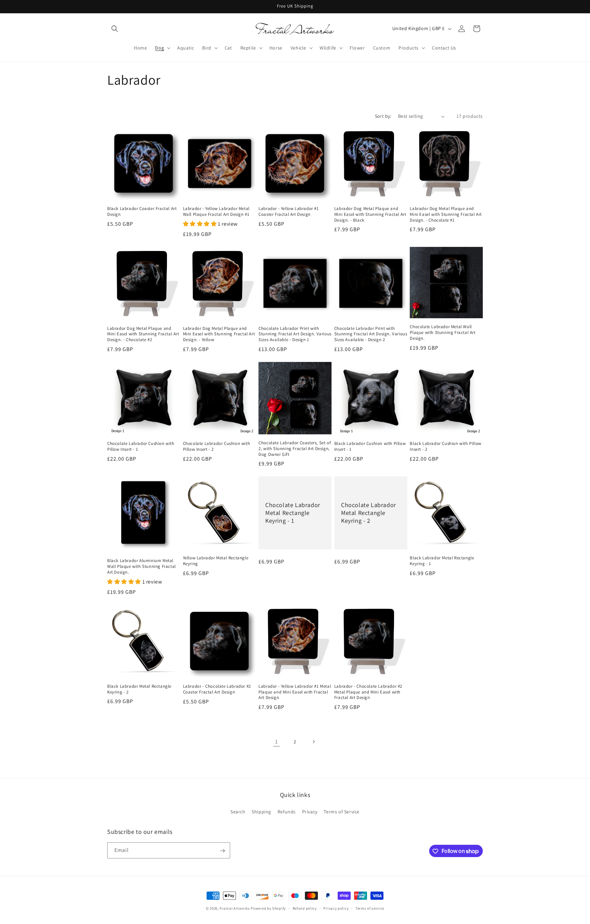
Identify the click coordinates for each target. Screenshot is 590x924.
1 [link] (276, 741)
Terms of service (369, 908)
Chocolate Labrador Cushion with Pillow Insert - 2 (216, 446)
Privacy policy (336, 908)
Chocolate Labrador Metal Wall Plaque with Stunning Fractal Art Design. (442, 332)
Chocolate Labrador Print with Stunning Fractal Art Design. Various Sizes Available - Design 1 (295, 334)
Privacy (310, 811)
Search (237, 811)
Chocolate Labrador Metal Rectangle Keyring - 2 (368, 513)
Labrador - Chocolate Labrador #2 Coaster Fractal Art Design (217, 689)
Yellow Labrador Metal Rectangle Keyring (216, 560)
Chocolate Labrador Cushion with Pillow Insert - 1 (140, 446)
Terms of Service (342, 811)
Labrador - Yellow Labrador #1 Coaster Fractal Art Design (288, 211)
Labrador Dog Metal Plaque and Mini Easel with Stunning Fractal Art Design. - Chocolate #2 (143, 334)
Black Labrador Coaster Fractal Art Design (142, 211)
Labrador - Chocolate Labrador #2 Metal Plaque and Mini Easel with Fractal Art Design (368, 692)
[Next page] (313, 741)
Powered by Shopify (268, 908)
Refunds (287, 811)
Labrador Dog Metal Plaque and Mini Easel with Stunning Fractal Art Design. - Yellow (219, 334)
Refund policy (305, 908)
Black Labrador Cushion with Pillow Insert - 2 (445, 446)
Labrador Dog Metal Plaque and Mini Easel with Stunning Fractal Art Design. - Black (370, 214)
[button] (114, 28)
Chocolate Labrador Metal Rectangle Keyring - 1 (292, 513)
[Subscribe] (222, 851)
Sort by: (383, 116)
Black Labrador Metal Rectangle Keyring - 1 (442, 560)
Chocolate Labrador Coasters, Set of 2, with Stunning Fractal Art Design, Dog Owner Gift (294, 448)
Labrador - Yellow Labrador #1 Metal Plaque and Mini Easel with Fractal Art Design (294, 692)
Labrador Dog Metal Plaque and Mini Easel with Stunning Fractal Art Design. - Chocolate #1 (446, 214)
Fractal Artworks (235, 908)
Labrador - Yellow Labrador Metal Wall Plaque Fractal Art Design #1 (216, 211)
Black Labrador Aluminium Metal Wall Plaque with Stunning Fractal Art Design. (141, 566)
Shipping (261, 811)
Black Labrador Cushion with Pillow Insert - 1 (370, 446)
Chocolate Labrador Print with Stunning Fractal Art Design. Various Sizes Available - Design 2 (370, 334)
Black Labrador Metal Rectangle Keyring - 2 (139, 689)
